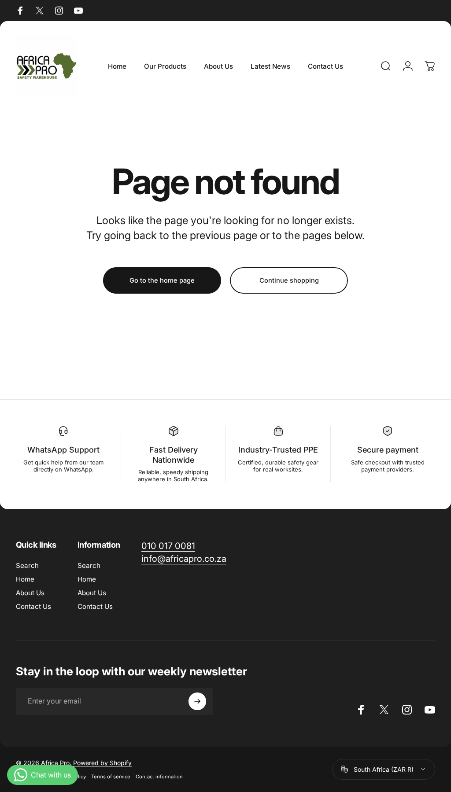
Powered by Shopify (102, 762)
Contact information (159, 777)
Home (25, 579)
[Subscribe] (197, 701)
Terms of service (110, 777)
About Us (30, 593)
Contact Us (33, 606)
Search (27, 565)
